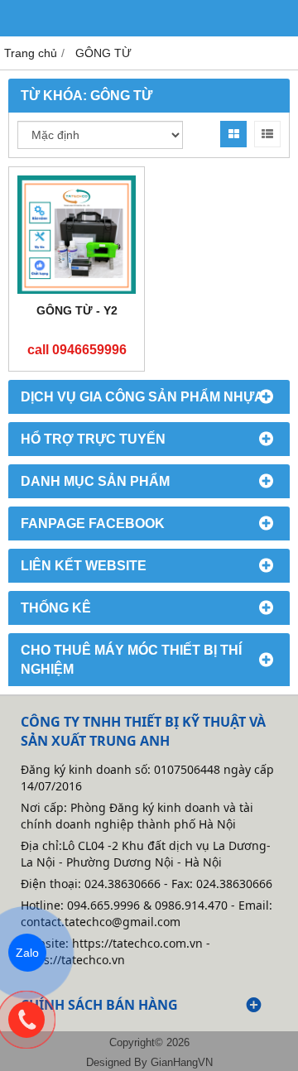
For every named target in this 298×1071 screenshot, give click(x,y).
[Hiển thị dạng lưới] (233, 134)
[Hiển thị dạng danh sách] (267, 134)
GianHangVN (182, 1063)
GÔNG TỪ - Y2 (77, 310)
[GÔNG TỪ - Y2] (76, 234)
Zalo (27, 952)
